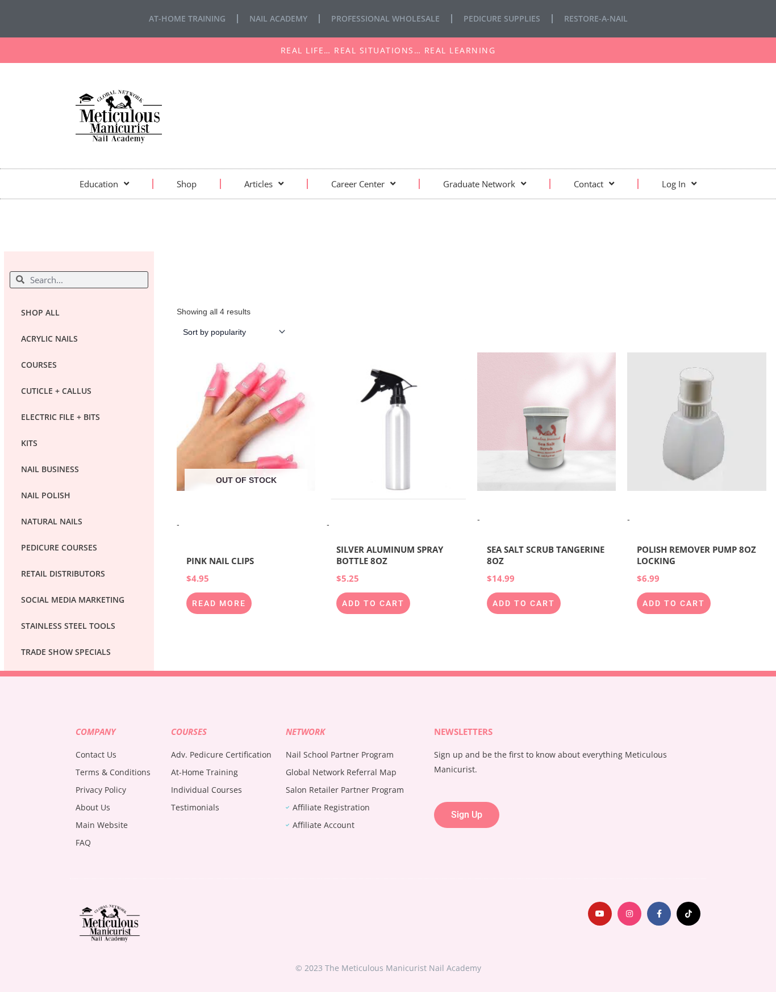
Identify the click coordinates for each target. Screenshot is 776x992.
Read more (219, 603)
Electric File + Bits (60, 416)
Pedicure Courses (59, 547)
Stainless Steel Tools (68, 625)
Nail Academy (278, 18)
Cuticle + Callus (56, 390)
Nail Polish (45, 495)
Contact (588, 184)
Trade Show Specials (66, 651)
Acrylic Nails (49, 338)
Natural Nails (51, 521)
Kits (29, 443)
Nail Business (50, 469)
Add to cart (373, 603)
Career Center (358, 184)
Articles (258, 184)
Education (99, 184)
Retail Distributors (63, 573)
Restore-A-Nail (596, 18)
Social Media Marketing (72, 599)
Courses (39, 364)
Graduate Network (479, 184)
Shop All (40, 312)
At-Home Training (187, 18)
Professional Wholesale (385, 18)
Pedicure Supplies (502, 18)
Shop (187, 184)
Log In (674, 184)
